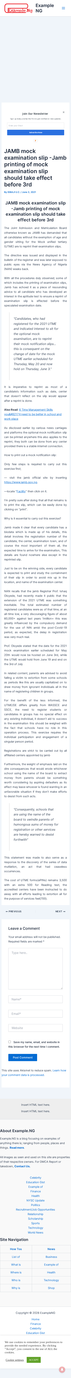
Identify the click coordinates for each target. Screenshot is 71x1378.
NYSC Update (35, 1200)
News (51, 1249)
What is (16, 1264)
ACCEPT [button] (33, 1359)
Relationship (35, 1214)
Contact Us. (22, 1166)
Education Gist (35, 1182)
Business (51, 1257)
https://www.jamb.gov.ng (20, 482)
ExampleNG (45, 8)
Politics (35, 1205)
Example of (35, 1187)
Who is (16, 1280)
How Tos (16, 1249)
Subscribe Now (35, 132)
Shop (51, 1288)
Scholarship (35, 1218)
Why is (16, 1288)
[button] (35, 113)
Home (35, 1319)
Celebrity (35, 1177)
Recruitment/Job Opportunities (35, 1209)
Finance (35, 1191)
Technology (35, 1228)
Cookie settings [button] (15, 1359)
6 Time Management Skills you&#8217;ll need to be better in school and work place (33, 414)
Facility (21, 491)
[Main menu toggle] (63, 8)
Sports (35, 1223)
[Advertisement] (35, 54)
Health (35, 1196)
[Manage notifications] (62, 1370)
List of (16, 1257)
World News (35, 1232)
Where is (16, 1272)
